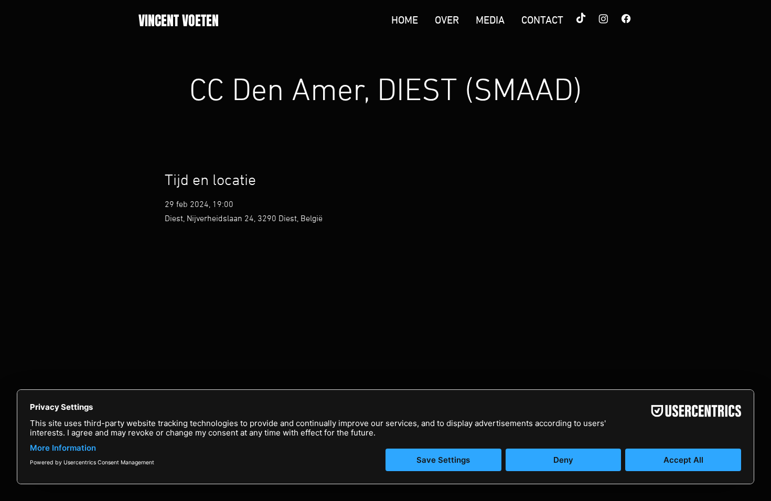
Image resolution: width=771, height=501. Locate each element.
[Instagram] (603, 19)
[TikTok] (581, 19)
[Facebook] (626, 19)
